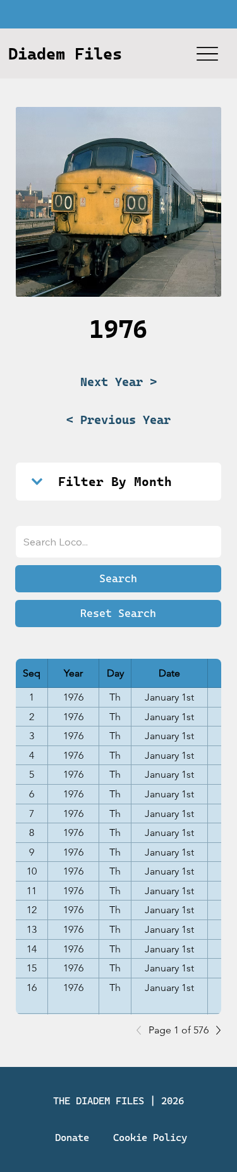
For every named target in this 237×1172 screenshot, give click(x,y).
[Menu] (207, 53)
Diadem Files (65, 53)
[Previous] (142, 1030)
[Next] (215, 1030)
